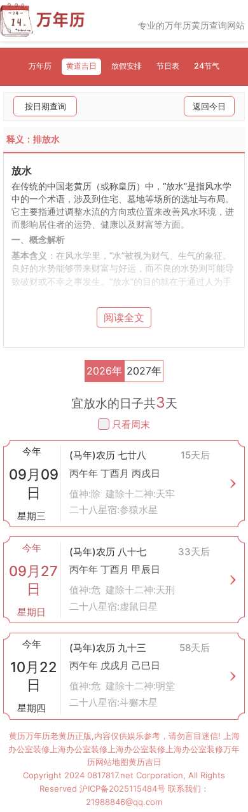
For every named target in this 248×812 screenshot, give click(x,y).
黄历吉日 (145, 762)
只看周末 (131, 424)
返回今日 (209, 106)
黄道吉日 (81, 66)
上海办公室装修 (78, 749)
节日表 (167, 66)
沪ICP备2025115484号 (122, 788)
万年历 (40, 66)
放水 (21, 170)
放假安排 (126, 66)
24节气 (206, 66)
